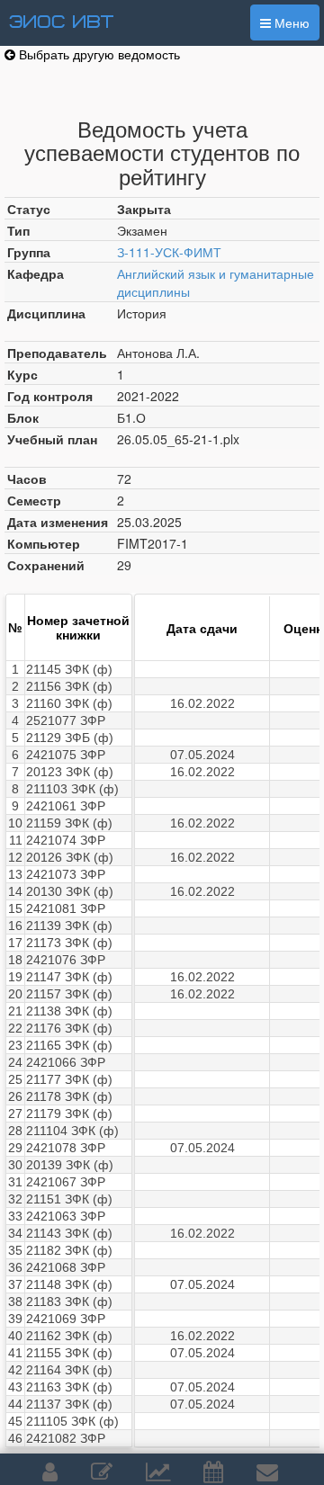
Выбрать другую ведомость (97, 54)
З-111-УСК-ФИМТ (169, 252)
